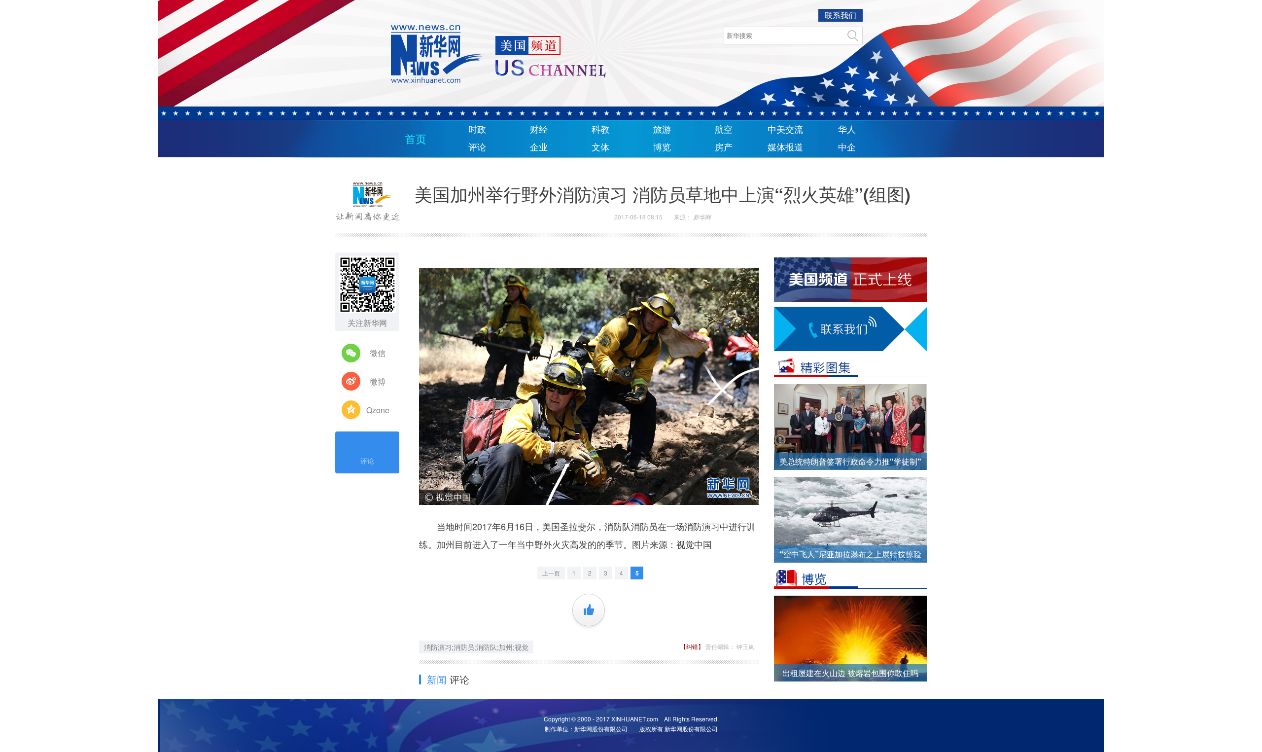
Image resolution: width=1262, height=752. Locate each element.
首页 (415, 139)
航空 (724, 130)
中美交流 (785, 130)
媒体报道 (785, 147)
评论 (477, 147)
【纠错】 (692, 646)
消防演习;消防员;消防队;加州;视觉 (476, 647)
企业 (539, 147)
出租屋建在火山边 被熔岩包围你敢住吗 (850, 673)
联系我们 (840, 15)
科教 (600, 130)
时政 (477, 130)
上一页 (551, 573)
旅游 (662, 130)
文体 (600, 147)
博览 (662, 147)
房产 (724, 147)
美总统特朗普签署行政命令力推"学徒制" (850, 461)
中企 (847, 147)
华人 (847, 130)
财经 (539, 130)
